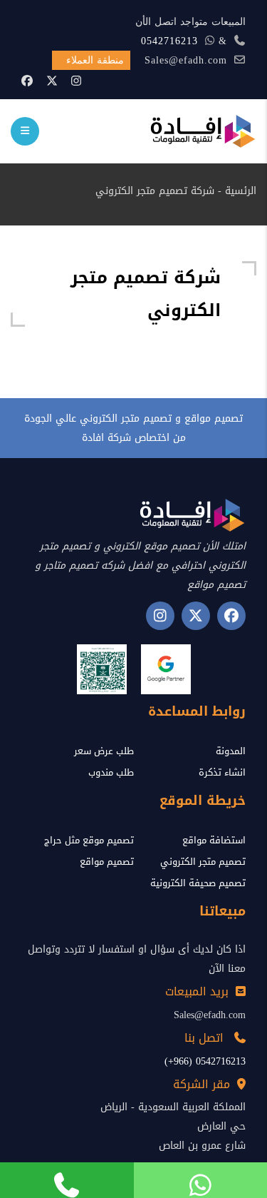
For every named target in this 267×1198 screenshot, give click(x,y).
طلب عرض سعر (104, 751)
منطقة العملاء (95, 60)
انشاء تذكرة (222, 772)
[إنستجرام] (76, 81)
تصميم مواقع (107, 861)
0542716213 (169, 41)
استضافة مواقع (214, 840)
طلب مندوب (111, 772)
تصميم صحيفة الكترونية (198, 883)
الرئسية (240, 190)
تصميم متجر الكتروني (203, 861)
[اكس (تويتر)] (196, 615)
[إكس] (52, 81)
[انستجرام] (160, 615)
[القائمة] (25, 131)
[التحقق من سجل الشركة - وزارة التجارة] (102, 669)
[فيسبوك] (27, 81)
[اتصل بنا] (67, 1180)
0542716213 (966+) (205, 1061)
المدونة (231, 751)
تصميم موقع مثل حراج (89, 840)
